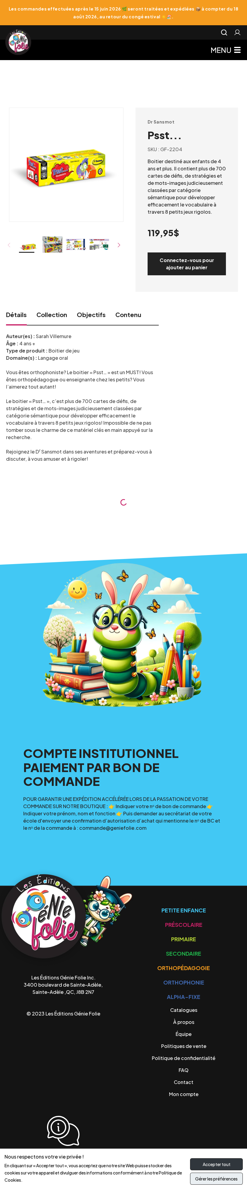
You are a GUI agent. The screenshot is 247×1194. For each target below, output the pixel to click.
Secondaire (183, 953)
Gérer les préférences (216, 1178)
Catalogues (183, 1010)
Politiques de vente (183, 1046)
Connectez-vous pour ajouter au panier (187, 263)
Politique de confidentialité (183, 1058)
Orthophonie (183, 982)
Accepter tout (216, 1164)
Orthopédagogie (183, 967)
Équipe (184, 1034)
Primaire (183, 939)
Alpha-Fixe (183, 996)
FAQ (184, 1070)
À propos (183, 1022)
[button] (119, 245)
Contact (183, 1082)
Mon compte (184, 1094)
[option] (66, 157)
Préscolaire (183, 924)
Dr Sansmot (161, 121)
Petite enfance (183, 910)
